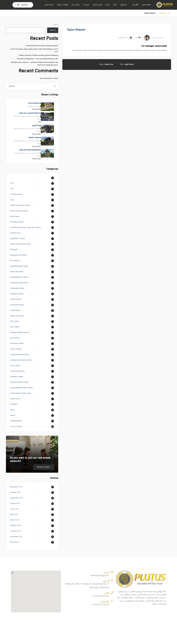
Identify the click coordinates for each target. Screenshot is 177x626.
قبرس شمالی (97, 4)
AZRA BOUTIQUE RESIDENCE (30, 150)
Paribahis (14, 404)
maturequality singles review (21, 387)
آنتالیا (107, 4)
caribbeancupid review (19, 283)
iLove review (15, 365)
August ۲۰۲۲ (15, 503)
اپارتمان (38, 109)
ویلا (33, 109)
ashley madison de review (20, 244)
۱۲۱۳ (12, 183)
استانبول (123, 4)
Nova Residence (34, 103)
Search (55, 25)
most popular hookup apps (20, 393)
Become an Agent (43, 467)
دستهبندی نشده (16, 426)
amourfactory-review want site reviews (25, 227)
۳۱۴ (12, 189)
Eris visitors (14, 338)
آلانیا (115, 4)
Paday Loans (15, 399)
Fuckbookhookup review (19, 354)
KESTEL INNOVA (35, 137)
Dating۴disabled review (19, 332)
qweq (12, 410)
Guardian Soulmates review (21, 360)
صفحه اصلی (146, 4)
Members (163, 13)
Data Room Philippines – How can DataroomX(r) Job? (37, 59)
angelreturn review (17, 238)
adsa (12, 200)
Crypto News (15, 310)
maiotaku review (16, 376)
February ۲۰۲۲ (15, 525)
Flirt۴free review (17, 343)
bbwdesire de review (18, 255)
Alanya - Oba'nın (33, 107)
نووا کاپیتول (36, 125)
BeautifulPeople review (19, 266)
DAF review (14, 321)
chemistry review (17, 305)
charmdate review (17, 288)
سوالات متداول (62, 4)
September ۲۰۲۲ (16, 498)
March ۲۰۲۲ (14, 520)
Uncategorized (16, 421)
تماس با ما (76, 4)
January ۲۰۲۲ (15, 531)
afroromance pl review (19, 211)
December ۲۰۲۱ (16, 536)
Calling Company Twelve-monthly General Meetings (38, 55)
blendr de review (16, 271)
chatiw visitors (16, 299)
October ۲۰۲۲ (15, 492)
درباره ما (86, 4)
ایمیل (106, 572)
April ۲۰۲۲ (14, 514)
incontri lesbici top (17, 371)
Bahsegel (14, 249)
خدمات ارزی (49, 4)
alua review (14, 216)
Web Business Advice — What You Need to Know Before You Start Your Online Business (34, 63)
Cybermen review (17, 316)
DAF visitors (15, 327)
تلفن (106, 593)
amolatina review (17, 222)
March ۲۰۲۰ (14, 542)
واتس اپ (104, 601)
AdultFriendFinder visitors (20, 205)
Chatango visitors (17, 294)
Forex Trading (15, 349)
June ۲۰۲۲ (14, 509)
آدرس (106, 580)
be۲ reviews (15, 260)
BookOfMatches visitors (19, 277)
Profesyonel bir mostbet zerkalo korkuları (42, 45)
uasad (12, 415)
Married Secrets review (19, 382)
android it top (15, 233)
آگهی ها (135, 4)
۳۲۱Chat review (16, 194)
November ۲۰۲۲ (16, 487)
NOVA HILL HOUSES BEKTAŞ (30, 113)
